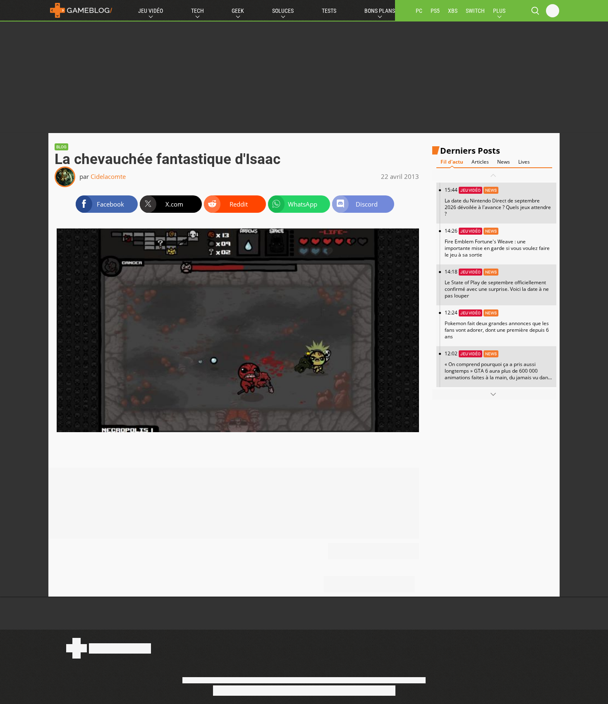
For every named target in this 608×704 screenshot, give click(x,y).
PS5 (435, 10)
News (503, 161)
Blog (61, 147)
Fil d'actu (451, 161)
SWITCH (475, 10)
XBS (452, 10)
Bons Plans (379, 10)
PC (419, 10)
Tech (197, 10)
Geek (238, 10)
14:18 (497, 283)
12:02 (498, 368)
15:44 (498, 201)
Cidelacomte (108, 176)
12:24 (497, 324)
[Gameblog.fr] (81, 10)
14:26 (497, 242)
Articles (480, 161)
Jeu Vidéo (150, 10)
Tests (329, 10)
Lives (524, 161)
